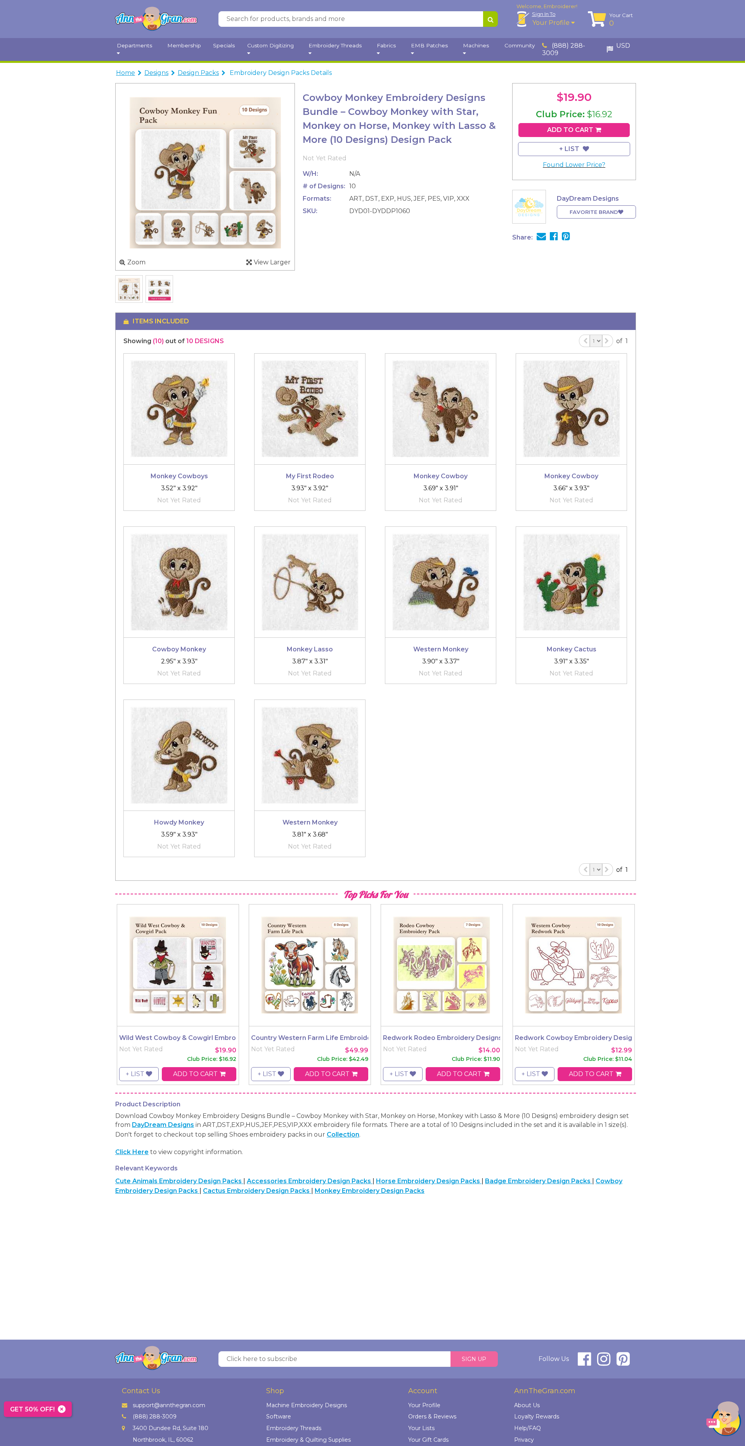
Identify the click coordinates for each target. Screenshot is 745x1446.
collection (343, 1134)
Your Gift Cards (428, 1439)
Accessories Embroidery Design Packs (309, 1181)
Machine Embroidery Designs (306, 1405)
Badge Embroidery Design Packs (538, 1181)
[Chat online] (723, 1420)
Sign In (544, 14)
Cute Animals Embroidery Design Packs (179, 1181)
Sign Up (474, 1359)
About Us (527, 1405)
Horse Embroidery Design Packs (429, 1181)
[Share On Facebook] (554, 237)
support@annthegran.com (169, 1405)
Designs (156, 72)
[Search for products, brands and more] (490, 19)
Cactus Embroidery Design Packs (257, 1190)
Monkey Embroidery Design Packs (369, 1190)
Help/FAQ (527, 1428)
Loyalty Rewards (536, 1416)
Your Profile (551, 22)
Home (125, 72)
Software (278, 1416)
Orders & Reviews (432, 1416)
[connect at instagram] (603, 1362)
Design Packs (198, 72)
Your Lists (421, 1428)
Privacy (524, 1439)
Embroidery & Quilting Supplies (308, 1439)
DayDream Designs (163, 1124)
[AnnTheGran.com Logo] (156, 19)
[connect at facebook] (584, 1362)
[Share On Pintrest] (566, 237)
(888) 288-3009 (563, 49)
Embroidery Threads (293, 1428)
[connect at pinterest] (623, 1362)
